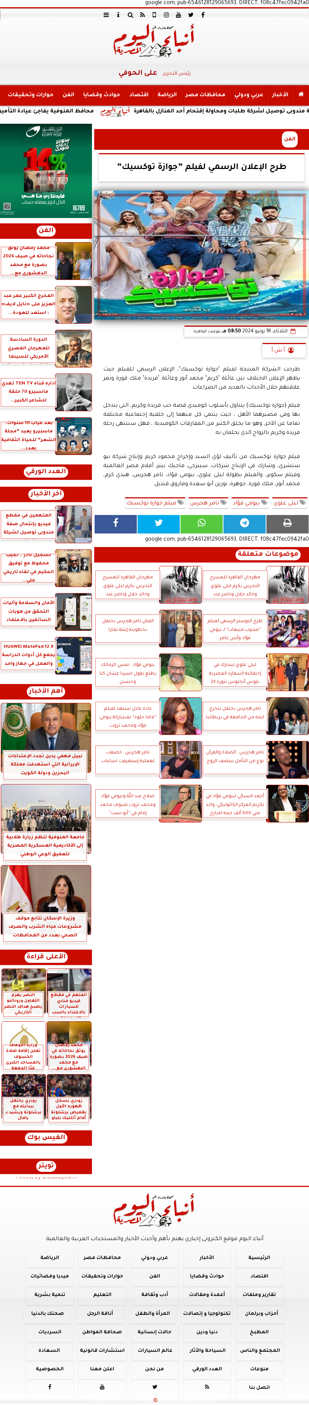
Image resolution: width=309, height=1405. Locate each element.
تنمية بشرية (49, 1295)
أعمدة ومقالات (207, 1295)
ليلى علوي (287, 504)
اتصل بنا (259, 1388)
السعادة (49, 1351)
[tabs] (106, 15)
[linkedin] (167, 15)
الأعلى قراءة (46, 957)
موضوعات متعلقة (268, 554)
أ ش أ (278, 351)
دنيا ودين (207, 1332)
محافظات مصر (205, 95)
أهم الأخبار (46, 691)
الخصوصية (50, 1369)
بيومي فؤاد (247, 504)
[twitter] (191, 15)
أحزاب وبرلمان (261, 1314)
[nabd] (154, 15)
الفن (68, 95)
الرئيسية (259, 1258)
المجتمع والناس (260, 1351)
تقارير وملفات (259, 1295)
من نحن (154, 1369)
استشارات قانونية (102, 1351)
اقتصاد (138, 95)
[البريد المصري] (46, 171)
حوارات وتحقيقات (31, 95)
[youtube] (179, 15)
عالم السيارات (155, 1351)
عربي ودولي (248, 95)
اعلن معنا (102, 1369)
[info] (118, 15)
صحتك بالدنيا (47, 1314)
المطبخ (259, 1332)
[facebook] (203, 15)
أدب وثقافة (154, 1295)
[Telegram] (244, 524)
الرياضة (167, 95)
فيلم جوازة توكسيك (151, 504)
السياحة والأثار (208, 1351)
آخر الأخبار (46, 494)
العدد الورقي (46, 472)
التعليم (102, 1295)
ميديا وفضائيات (50, 1276)
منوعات (259, 1369)
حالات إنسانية (154, 1332)
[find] (130, 15)
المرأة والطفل (152, 1314)
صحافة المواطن (102, 1332)
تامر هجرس (205, 504)
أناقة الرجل (100, 1314)
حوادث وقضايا (101, 95)
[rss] (142, 15)
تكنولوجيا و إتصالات (207, 1314)
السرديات (49, 1332)
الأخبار (280, 95)
